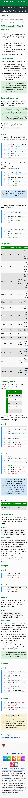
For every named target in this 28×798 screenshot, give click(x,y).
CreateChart (16, 191)
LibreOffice (5, 7)
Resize (20, 507)
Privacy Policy (20, 768)
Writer (14, 7)
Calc (19, 7)
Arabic (24, 11)
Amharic (16, 11)
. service (10, 738)
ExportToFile (5, 507)
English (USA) (6, 11)
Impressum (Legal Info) (8, 768)
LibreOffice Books (14, 753)
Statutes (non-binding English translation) (14, 770)
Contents (4, 15)
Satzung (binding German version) (12, 772)
